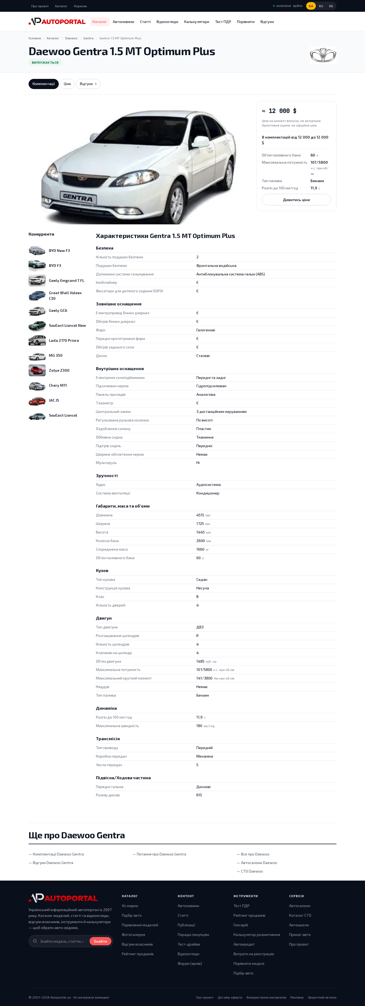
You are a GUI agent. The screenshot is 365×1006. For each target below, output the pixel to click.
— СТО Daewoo (250, 871)
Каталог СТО (300, 915)
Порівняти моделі (249, 963)
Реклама (297, 997)
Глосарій (241, 925)
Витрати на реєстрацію (254, 953)
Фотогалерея (133, 934)
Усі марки (130, 905)
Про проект (40, 6)
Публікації (186, 925)
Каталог (61, 6)
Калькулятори (196, 21)
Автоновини (123, 21)
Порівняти (246, 21)
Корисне (80, 6)
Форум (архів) (190, 963)
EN (331, 6)
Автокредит (244, 944)
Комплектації (44, 84)
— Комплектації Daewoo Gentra (56, 854)
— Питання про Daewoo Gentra (159, 854)
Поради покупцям (193, 934)
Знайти (100, 941)
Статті (145, 21)
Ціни (67, 84)
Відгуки (267, 21)
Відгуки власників (137, 944)
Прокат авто (300, 934)
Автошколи (299, 925)
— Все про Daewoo (253, 854)
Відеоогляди (167, 21)
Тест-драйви (189, 944)
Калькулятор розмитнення (257, 934)
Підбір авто (132, 915)
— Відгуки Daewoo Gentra (51, 862)
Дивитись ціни (296, 199)
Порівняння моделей (140, 925)
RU (321, 6)
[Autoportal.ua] (57, 21)
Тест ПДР (223, 21)
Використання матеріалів (266, 997)
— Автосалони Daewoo (257, 862)
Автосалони (299, 905)
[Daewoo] (323, 55)
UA (311, 6)
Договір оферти (230, 997)
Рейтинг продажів (138, 953)
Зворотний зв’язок (322, 997)
